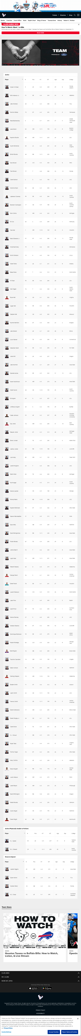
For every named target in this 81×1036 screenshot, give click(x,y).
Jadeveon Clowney (15, 196)
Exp (63, 79)
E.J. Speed (13, 841)
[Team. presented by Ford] (40, 53)
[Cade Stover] (7, 726)
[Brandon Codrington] (7, 205)
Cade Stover (13, 726)
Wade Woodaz (14, 802)
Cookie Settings (6, 1032)
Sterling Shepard (14, 676)
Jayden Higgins (14, 869)
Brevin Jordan (14, 440)
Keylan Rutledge (14, 642)
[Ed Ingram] (7, 398)
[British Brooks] (7, 154)
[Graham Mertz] (7, 886)
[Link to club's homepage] (4, 14)
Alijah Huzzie (13, 390)
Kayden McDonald (15, 507)
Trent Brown (13, 171)
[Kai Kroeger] (7, 482)
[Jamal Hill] (7, 356)
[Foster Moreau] (7, 541)
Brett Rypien (13, 651)
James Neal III (13, 550)
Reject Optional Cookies (69, 1032)
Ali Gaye (12, 280)
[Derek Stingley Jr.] (7, 718)
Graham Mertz (14, 886)
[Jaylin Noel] (7, 558)
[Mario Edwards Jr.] (7, 238)
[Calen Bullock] (7, 179)
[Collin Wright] (7, 811)
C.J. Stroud (13, 735)
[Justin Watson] (7, 777)
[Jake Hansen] (7, 331)
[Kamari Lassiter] (7, 491)
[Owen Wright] (7, 819)
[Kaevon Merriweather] (7, 516)
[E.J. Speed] (7, 841)
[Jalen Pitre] (7, 600)
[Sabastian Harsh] (7, 348)
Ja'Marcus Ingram (15, 406)
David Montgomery (15, 533)
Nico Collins (13, 213)
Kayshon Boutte (14, 137)
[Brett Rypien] (7, 651)
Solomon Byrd (14, 188)
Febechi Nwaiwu (14, 566)
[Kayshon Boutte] (7, 137)
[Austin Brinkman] (7, 146)
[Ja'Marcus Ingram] (7, 407)
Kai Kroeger (13, 482)
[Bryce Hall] (7, 297)
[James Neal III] (7, 550)
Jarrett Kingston (14, 465)
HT (40, 79)
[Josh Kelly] (7, 457)
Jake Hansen (13, 331)
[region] (40, 1025)
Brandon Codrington (15, 205)
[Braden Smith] (7, 684)
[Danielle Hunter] (7, 373)
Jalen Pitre (13, 600)
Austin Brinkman (14, 146)
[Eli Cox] (7, 221)
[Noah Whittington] (7, 794)
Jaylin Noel (13, 558)
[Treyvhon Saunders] (7, 659)
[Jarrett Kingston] (7, 465)
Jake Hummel (13, 364)
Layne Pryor (13, 608)
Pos (33, 79)
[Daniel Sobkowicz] (7, 710)
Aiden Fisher (13, 263)
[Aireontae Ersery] (7, 247)
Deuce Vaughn (14, 768)
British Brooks (14, 154)
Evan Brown (13, 162)
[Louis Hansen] (7, 339)
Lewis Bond (13, 129)
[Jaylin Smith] (7, 693)
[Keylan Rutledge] (7, 642)
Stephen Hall (13, 314)
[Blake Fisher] (7, 272)
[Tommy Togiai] (7, 752)
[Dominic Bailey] (7, 112)
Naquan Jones (14, 432)
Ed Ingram (13, 398)
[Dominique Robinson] (7, 634)
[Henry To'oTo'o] (7, 760)
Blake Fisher (13, 272)
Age (56, 79)
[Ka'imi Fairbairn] (7, 255)
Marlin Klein (13, 474)
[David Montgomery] (7, 533)
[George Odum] (7, 575)
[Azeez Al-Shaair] (7, 87)
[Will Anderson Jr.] (7, 95)
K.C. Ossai (13, 894)
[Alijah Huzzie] (7, 390)
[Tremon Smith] (7, 701)
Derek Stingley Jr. (14, 718)
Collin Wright (13, 811)
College (71, 79)
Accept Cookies (54, 1032)
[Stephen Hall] (7, 314)
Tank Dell (12, 230)
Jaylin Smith (13, 693)
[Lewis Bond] (7, 129)
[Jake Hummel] (7, 364)
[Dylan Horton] (7, 877)
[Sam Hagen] (7, 289)
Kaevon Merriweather (15, 516)
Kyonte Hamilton (14, 322)
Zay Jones (13, 423)
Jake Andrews (14, 103)
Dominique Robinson (15, 634)
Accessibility (40, 1013)
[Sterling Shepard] (7, 676)
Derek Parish (13, 583)
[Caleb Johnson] (7, 415)
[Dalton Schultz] (7, 668)
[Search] (74, 15)
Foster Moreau (14, 541)
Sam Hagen (13, 289)
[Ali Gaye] (7, 280)
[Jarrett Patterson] (7, 592)
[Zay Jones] (7, 423)
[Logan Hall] (7, 306)
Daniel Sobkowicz (15, 710)
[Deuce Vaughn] (7, 768)
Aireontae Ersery (14, 247)
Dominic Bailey (14, 112)
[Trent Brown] (7, 171)
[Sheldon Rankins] (7, 625)
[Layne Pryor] (7, 609)
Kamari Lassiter (14, 491)
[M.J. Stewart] (7, 849)
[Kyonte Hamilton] (7, 322)
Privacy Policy (40, 1010)
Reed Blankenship (15, 120)
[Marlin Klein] (7, 474)
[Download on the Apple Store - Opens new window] (33, 988)
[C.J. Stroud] (7, 735)
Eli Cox (12, 221)
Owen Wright (13, 819)
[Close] (78, 24)
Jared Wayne (13, 785)
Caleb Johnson (14, 415)
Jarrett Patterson (14, 592)
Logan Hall (13, 306)
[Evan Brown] (7, 163)
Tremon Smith (14, 701)
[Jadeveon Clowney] (7, 196)
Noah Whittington (15, 794)
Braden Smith (13, 684)
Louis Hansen (13, 339)
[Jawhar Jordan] (7, 449)
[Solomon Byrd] (7, 188)
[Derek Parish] (7, 583)
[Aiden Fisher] (7, 263)
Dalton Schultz (14, 667)
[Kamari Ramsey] (7, 617)
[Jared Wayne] (7, 785)
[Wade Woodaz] (7, 802)
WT (48, 79)
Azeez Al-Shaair (14, 87)
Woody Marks (13, 499)
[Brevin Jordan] (7, 440)
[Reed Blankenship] (7, 120)
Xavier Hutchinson (15, 381)
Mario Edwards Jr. (15, 238)
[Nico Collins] (7, 213)
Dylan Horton (13, 877)
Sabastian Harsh (14, 348)
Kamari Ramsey (14, 617)
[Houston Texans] (40, 997)
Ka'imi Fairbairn (14, 255)
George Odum (14, 575)
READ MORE (40, 32)
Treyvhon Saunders (15, 659)
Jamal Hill (12, 356)
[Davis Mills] (7, 524)
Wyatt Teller (13, 743)
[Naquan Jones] (7, 432)
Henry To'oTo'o (14, 760)
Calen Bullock (13, 179)
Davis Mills (13, 524)
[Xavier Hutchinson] (7, 381)
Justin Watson (14, 777)
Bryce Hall (12, 297)
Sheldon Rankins (14, 625)
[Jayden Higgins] (7, 869)
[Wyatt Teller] (7, 743)
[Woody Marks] (7, 499)
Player (7, 79)
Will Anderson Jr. (14, 95)
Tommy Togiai (14, 752)
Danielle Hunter (14, 373)
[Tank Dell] (7, 230)
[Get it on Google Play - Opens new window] (47, 989)
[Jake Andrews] (7, 104)
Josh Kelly (13, 457)
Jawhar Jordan (14, 449)
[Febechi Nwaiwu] (7, 567)
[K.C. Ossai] (7, 894)
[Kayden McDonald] (7, 508)
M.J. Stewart (13, 849)
